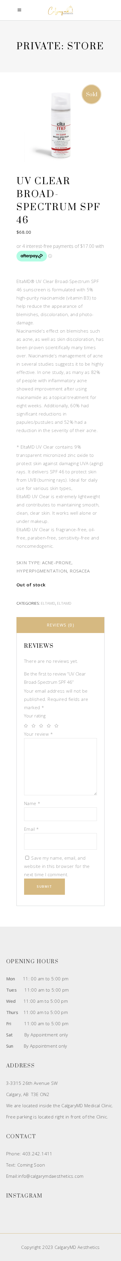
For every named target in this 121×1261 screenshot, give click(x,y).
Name (32, 803)
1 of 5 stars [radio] (27, 726)
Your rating (35, 716)
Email (31, 829)
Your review (38, 734)
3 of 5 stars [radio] (42, 726)
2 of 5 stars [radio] (35, 726)
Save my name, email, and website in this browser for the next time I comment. (57, 866)
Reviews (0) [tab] (60, 625)
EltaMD (48, 603)
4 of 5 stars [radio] (50, 726)
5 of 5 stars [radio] (58, 726)
